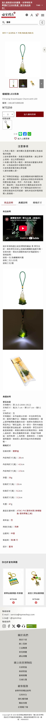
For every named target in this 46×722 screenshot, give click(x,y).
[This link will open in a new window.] (25, 134)
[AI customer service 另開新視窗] (23, 627)
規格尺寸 (37, 202)
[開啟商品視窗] (7, 125)
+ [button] (12, 114)
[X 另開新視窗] (13, 627)
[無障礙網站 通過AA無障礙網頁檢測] (31, 627)
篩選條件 (42, 22)
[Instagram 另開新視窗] (4, 627)
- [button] (3, 114)
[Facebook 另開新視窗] (9, 627)
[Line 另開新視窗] (19, 627)
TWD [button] (38, 5)
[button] (44, 49)
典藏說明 (23, 202)
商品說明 (8, 202)
